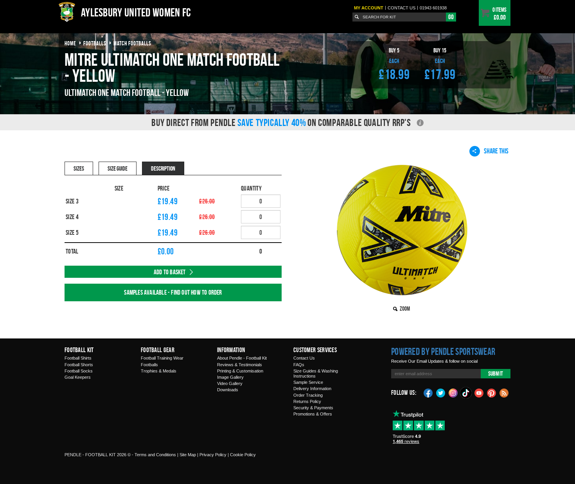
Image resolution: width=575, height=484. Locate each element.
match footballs (132, 43)
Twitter (441, 392)
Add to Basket (170, 271)
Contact (401, 7)
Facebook (428, 392)
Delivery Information (312, 388)
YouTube (479, 392)
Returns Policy (307, 401)
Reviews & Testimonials (239, 364)
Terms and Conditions (155, 454)
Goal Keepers (78, 377)
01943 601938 (433, 7)
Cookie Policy (243, 454)
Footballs (149, 364)
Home (70, 43)
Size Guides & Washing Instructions (315, 373)
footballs (94, 43)
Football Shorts (79, 364)
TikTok (466, 393)
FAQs (298, 364)
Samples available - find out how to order (173, 292)
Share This (496, 151)
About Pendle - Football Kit (242, 358)
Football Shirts (78, 358)
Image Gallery (230, 377)
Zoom (405, 308)
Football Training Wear (162, 358)
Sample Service (308, 382)
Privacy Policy (212, 454)
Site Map (188, 454)
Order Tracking (308, 395)
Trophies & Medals (158, 371)
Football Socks (79, 371)
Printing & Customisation (240, 371)
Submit (495, 373)
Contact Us (304, 358)
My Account (368, 7)
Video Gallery (230, 383)
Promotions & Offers (312, 414)
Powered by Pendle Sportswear (443, 351)
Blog (504, 392)
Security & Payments (313, 407)
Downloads (227, 389)
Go (451, 16)
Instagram (453, 392)
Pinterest (491, 392)
